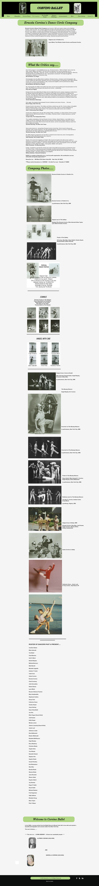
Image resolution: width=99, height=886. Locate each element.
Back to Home (49, 881)
